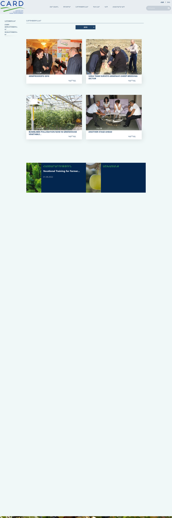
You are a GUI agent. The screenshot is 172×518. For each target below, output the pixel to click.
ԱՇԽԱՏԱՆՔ (111, 166)
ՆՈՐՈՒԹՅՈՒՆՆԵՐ (82, 7)
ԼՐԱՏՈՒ (7, 24)
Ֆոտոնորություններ (11, 28)
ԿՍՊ (106, 7)
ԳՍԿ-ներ (96, 7)
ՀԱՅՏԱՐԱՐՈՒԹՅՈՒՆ (57, 166)
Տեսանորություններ (11, 33)
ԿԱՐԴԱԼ (72, 80)
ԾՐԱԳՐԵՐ (67, 7)
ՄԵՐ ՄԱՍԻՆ (54, 7)
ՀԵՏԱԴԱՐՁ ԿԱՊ (119, 7)
